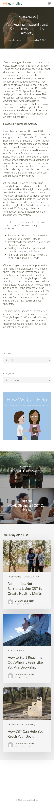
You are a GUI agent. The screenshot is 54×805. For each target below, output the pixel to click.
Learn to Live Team (16, 40)
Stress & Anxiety (27, 17)
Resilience (13, 724)
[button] (49, 3)
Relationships (14, 576)
